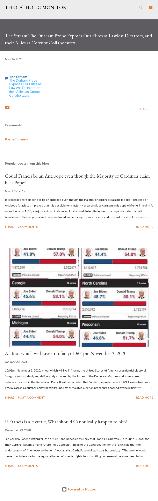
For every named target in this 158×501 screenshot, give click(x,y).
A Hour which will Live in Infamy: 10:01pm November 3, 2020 (66, 353)
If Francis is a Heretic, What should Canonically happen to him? (66, 421)
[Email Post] (7, 109)
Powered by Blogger (81, 489)
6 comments (28, 466)
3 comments (28, 226)
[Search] (140, 7)
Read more (144, 226)
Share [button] (143, 109)
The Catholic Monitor (35, 7)
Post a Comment (16, 139)
